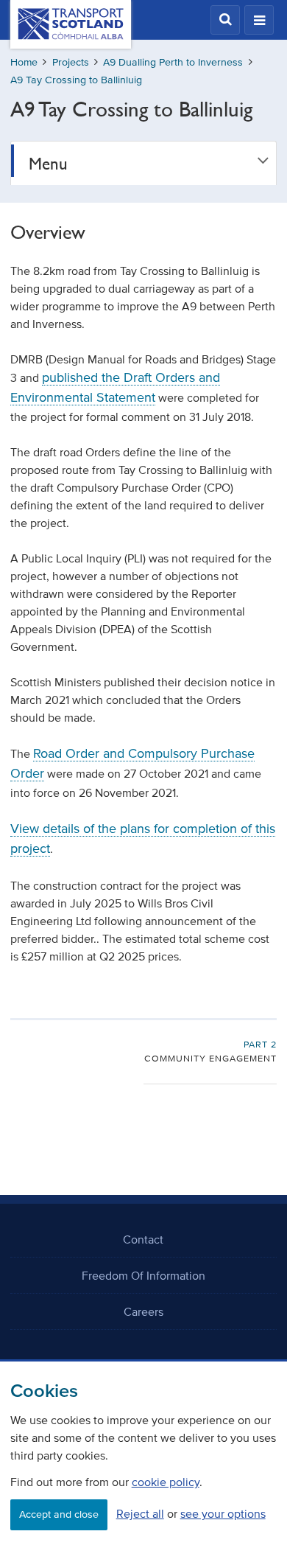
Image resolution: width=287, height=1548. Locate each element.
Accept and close (59, 1514)
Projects (70, 62)
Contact (143, 1239)
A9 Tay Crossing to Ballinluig (76, 80)
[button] (225, 20)
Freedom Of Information (143, 1275)
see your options (223, 1513)
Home (24, 62)
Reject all (140, 1513)
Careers (143, 1311)
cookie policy (165, 1481)
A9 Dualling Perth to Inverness (173, 62)
